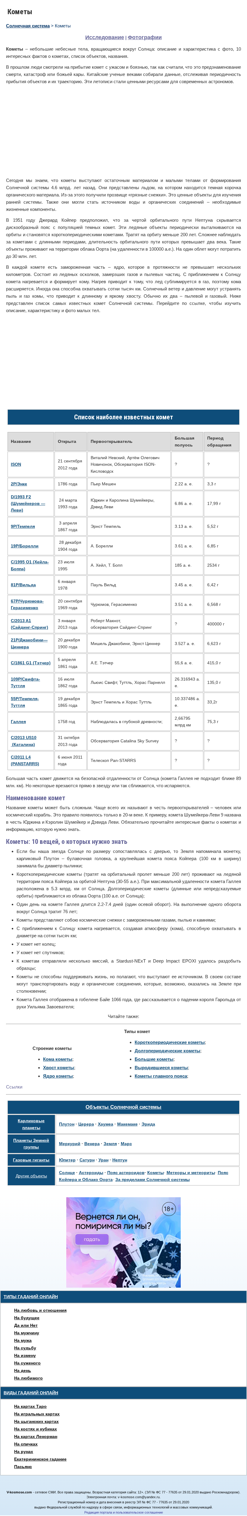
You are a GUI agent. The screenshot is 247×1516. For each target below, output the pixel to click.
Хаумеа (105, 1124)
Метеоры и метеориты (191, 1172)
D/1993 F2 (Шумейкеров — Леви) (28, 503)
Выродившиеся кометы (161, 1067)
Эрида (148, 1124)
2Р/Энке (19, 483)
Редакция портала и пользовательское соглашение (123, 1512)
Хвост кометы (58, 1067)
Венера (92, 1143)
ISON (16, 464)
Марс (126, 1143)
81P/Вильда (23, 584)
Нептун (119, 1159)
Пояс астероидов (126, 1172)
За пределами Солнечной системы (152, 1179)
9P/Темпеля (23, 526)
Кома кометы (57, 1059)
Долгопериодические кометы (167, 1050)
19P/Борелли (25, 545)
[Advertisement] (123, 131)
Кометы (155, 1172)
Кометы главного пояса (161, 1076)
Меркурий (69, 1143)
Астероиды (91, 1172)
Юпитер (67, 1159)
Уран (103, 1159)
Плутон (66, 1124)
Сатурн (87, 1159)
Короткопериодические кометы (170, 1042)
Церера (86, 1124)
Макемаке (127, 1124)
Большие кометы (154, 1059)
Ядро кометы (58, 1076)
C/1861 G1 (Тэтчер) (31, 662)
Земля (110, 1143)
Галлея (18, 721)
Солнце (67, 1172)
